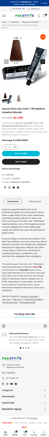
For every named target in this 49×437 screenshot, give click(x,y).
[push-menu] (4, 15)
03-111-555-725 (19, 9)
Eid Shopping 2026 (27, 302)
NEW (45, 423)
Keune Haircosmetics (34, 299)
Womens (23, 423)
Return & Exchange (11, 168)
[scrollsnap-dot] (20, 348)
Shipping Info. (35, 201)
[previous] (6, 61)
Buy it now (21, 161)
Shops (39, 423)
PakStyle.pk (34, 418)
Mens (17, 423)
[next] (42, 61)
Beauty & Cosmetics (30, 22)
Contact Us (35, 9)
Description (13, 201)
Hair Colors (17, 299)
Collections (14, 22)
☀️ (7, 423)
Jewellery (32, 423)
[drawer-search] (39, 15)
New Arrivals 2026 (9, 302)
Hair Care (6, 299)
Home (4, 22)
